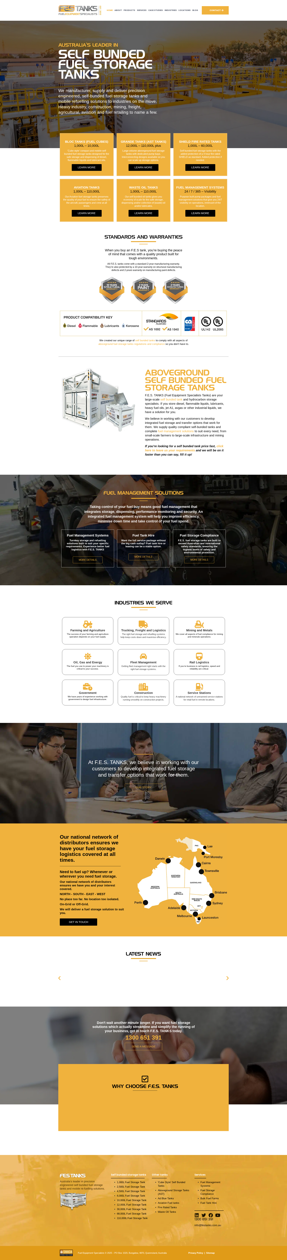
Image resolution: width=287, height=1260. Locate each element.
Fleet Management (143, 662)
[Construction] (143, 687)
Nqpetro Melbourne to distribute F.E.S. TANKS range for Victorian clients (111, 966)
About (118, 10)
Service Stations (199, 692)
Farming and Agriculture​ (87, 630)
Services (141, 10)
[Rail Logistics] (199, 656)
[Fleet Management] (143, 656)
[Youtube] (218, 1215)
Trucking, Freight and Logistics (143, 630)
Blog (195, 10)
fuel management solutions (176, 431)
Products (129, 10)
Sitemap (210, 1253)
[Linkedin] (196, 1215)
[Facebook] (211, 1215)
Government (88, 692)
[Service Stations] (199, 687)
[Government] (87, 687)
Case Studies (155, 10)
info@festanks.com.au (207, 1225)
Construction (143, 692)
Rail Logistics (199, 662)
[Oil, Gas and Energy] (87, 656)
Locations (184, 10)
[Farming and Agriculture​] (87, 624)
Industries (171, 10)
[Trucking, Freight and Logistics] (143, 624)
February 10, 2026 (69, 969)
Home (110, 10)
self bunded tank (171, 399)
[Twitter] (203, 1215)
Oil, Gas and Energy (87, 662)
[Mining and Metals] (199, 624)
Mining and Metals (199, 630)
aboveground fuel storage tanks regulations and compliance (131, 344)
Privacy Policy (195, 1253)
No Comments (94, 969)
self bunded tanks (145, 340)
